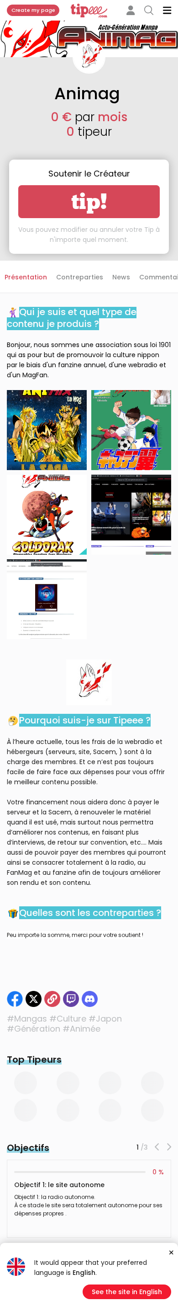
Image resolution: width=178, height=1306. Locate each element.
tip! (89, 201)
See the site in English (127, 1291)
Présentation (26, 277)
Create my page (33, 10)
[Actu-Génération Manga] (52, 999)
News (121, 277)
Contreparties (79, 277)
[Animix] (34, 999)
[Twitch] (71, 999)
